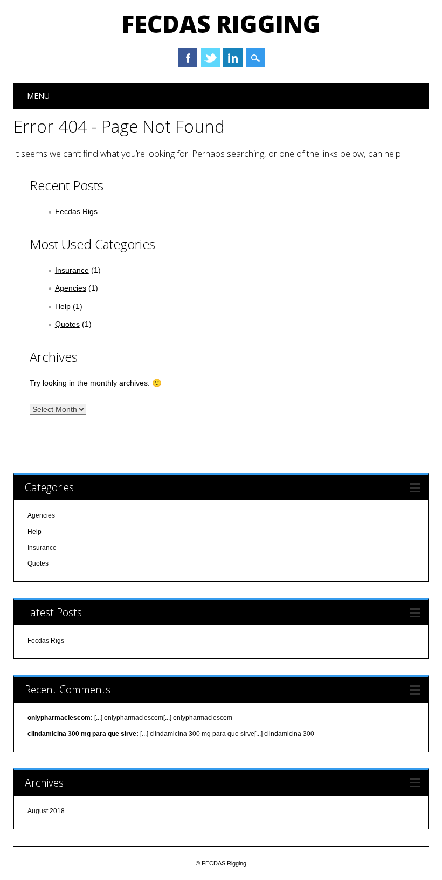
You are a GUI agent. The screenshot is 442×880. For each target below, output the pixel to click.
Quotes (67, 324)
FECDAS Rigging (221, 24)
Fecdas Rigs (76, 211)
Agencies (70, 288)
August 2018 (46, 811)
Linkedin (233, 57)
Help (63, 306)
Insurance (72, 270)
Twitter (210, 57)
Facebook (187, 57)
